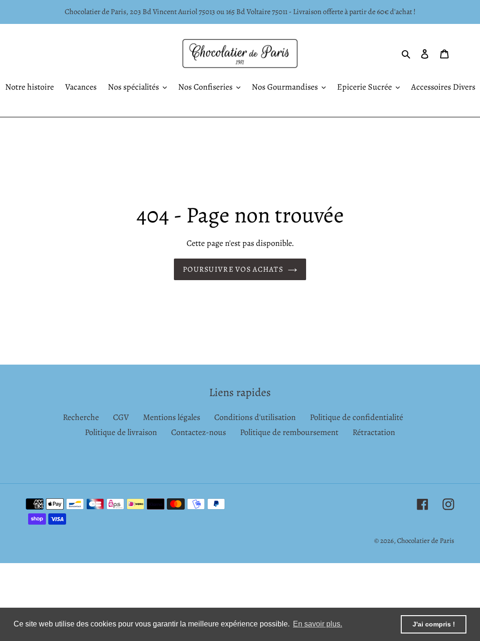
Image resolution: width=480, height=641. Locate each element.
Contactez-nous (198, 432)
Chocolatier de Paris (425, 540)
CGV (121, 417)
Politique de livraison (121, 432)
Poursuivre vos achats (233, 269)
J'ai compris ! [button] (433, 624)
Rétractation (373, 432)
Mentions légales (171, 417)
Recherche (81, 417)
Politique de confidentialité (356, 417)
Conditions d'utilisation (255, 417)
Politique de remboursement (289, 432)
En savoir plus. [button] (317, 624)
